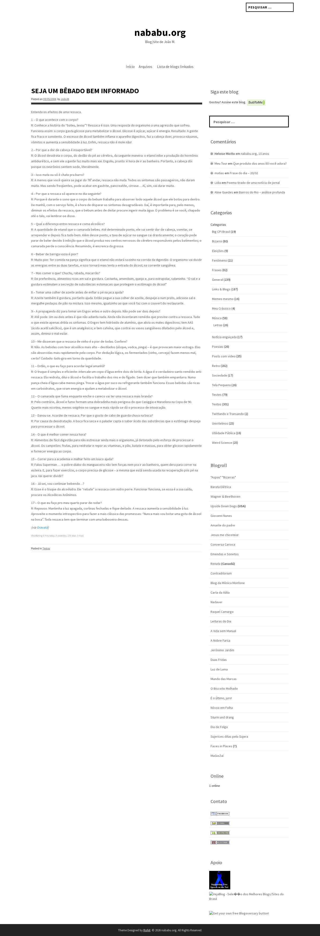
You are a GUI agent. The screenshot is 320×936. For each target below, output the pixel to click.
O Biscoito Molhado (224, 688)
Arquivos (145, 66)
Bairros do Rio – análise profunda (262, 192)
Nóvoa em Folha (222, 708)
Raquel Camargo (222, 612)
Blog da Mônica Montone (228, 583)
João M (65, 99)
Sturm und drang (222, 717)
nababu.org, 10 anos (255, 154)
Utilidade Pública (223, 433)
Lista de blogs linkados (175, 66)
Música (217, 318)
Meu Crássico (221, 308)
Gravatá (42, 527)
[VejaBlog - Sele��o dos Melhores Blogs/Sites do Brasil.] (249, 896)
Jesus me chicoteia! (224, 535)
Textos (46, 548)
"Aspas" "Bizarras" (223, 477)
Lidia (218, 183)
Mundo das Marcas (224, 679)
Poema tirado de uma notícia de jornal (253, 183)
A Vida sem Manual (223, 631)
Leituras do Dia (221, 621)
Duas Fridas (219, 660)
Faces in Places (224, 746)
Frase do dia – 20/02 (244, 173)
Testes (217, 394)
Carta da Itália (220, 592)
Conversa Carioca (223, 544)
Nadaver (216, 602)
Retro (216, 366)
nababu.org (160, 32)
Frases (217, 270)
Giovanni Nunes (221, 516)
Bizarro (217, 241)
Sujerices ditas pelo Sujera (229, 736)
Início (130, 66)
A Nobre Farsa (220, 640)
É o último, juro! (221, 698)
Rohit (146, 930)
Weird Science (222, 442)
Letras (217, 325)
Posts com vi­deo (224, 356)
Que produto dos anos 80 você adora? (260, 163)
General (217, 279)
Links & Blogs (221, 289)
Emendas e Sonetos (225, 554)
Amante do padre (223, 525)
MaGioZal (217, 756)
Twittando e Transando (228, 414)
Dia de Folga (219, 727)
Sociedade (219, 375)
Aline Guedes (224, 192)
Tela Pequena (221, 385)
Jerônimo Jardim (222, 650)
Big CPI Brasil (221, 231)
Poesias (217, 346)
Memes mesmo (223, 299)
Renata (223, 564)
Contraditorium (221, 573)
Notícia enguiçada (224, 337)
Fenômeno (219, 260)
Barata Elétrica (221, 487)
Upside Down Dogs (228, 506)
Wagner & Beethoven (225, 496)
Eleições (218, 251)
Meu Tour (221, 163)
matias (219, 173)
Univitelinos (220, 423)
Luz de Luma (219, 669)
